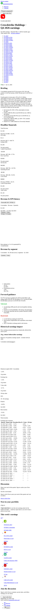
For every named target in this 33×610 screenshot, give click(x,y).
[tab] (5, 202)
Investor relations (15, 33)
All (1, 518)
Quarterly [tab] (3, 212)
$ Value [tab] (3, 214)
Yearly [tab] (8, 212)
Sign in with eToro (7, 13)
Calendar (6, 8)
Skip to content (4, 1)
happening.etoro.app (14, 600)
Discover (6, 6)
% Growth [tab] (8, 214)
